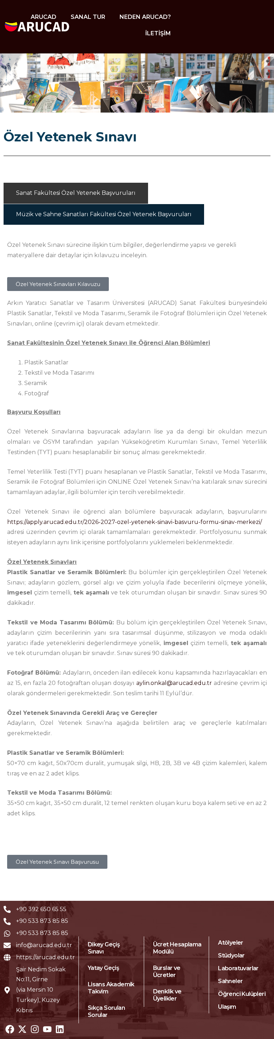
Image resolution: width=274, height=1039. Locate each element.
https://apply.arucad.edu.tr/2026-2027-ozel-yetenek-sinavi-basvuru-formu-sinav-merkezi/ (134, 522)
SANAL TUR (88, 17)
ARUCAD (43, 17)
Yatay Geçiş (103, 968)
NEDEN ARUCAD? (145, 17)
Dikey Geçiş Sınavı (104, 948)
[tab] (76, 193)
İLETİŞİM (158, 33)
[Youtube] (47, 1029)
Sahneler (230, 981)
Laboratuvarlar (238, 968)
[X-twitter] (22, 1029)
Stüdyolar (231, 955)
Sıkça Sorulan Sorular (106, 1011)
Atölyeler (230, 942)
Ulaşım (227, 1006)
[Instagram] (35, 1029)
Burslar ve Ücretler (167, 971)
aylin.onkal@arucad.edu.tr (174, 683)
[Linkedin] (60, 1029)
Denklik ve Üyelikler (167, 995)
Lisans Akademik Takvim (111, 988)
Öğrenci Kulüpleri (241, 994)
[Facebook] (10, 1029)
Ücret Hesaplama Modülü (177, 948)
